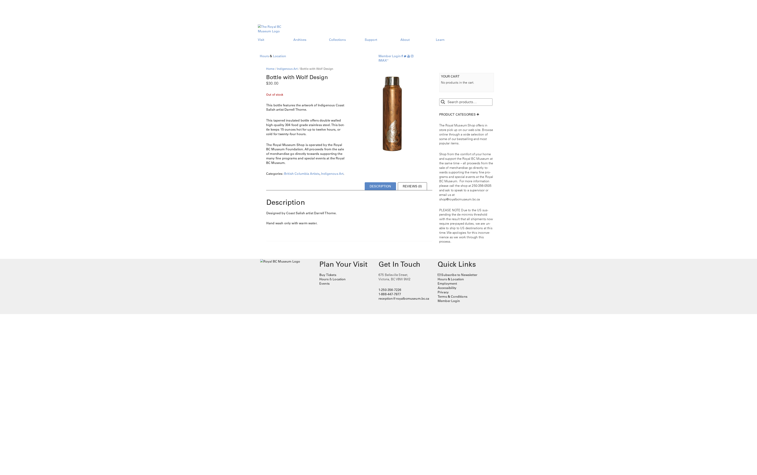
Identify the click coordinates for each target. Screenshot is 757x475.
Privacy (443, 292)
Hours (264, 56)
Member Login (389, 56)
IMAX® (383, 60)
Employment (447, 283)
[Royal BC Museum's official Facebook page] (402, 56)
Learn (440, 40)
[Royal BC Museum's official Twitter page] (405, 56)
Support (371, 40)
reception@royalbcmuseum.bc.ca (403, 298)
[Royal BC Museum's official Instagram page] (412, 56)
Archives (299, 40)
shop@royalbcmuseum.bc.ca (459, 199)
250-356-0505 (481, 186)
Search (442, 102)
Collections (337, 40)
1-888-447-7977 (389, 294)
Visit (261, 40)
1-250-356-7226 (389, 290)
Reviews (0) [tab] (412, 186)
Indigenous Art (287, 69)
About (405, 40)
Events (324, 283)
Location (279, 56)
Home (270, 69)
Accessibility (447, 288)
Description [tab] (380, 186)
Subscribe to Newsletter (459, 275)
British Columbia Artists (302, 174)
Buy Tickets (327, 275)
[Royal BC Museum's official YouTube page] (408, 56)
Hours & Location (451, 279)
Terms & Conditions (452, 296)
